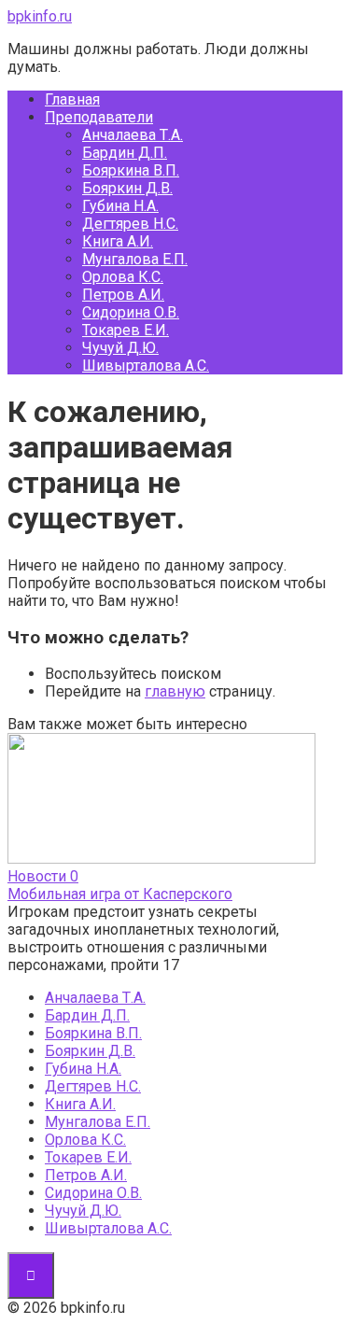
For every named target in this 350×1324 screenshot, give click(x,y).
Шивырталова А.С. (145, 365)
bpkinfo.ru (39, 16)
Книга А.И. (117, 241)
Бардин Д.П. (124, 153)
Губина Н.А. (120, 206)
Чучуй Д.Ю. (120, 348)
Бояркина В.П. (130, 170)
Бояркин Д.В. (127, 188)
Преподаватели (99, 117)
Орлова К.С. (122, 277)
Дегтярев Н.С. (130, 223)
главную (175, 691)
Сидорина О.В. (130, 312)
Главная (72, 99)
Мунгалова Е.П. (135, 259)
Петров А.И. (123, 294)
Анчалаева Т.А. (132, 135)
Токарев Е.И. (125, 330)
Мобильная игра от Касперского (119, 894)
